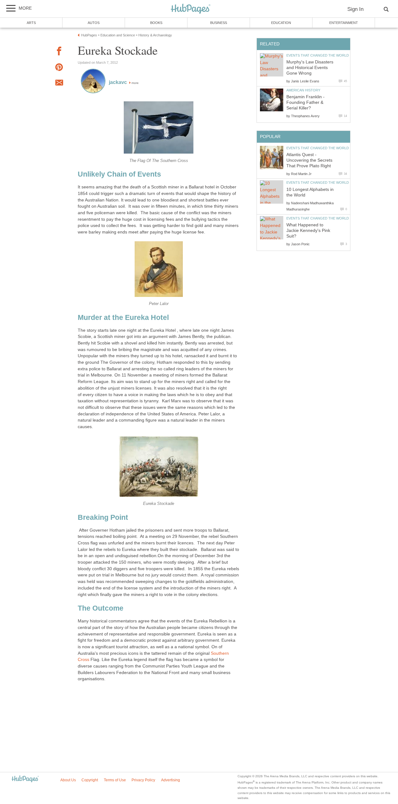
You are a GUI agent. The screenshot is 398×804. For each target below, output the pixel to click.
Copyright (89, 780)
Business (218, 23)
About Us (68, 780)
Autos (94, 23)
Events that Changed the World (317, 55)
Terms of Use (115, 780)
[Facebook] (59, 52)
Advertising (170, 780)
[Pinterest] (59, 68)
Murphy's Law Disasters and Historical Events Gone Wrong (309, 68)
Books (156, 23)
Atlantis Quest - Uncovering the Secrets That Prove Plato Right (309, 160)
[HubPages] (190, 9)
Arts (31, 23)
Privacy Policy (143, 780)
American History (303, 90)
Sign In (355, 9)
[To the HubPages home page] (25, 779)
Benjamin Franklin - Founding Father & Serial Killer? (305, 102)
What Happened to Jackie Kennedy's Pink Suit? (308, 230)
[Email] (59, 83)
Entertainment (343, 23)
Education (281, 23)
